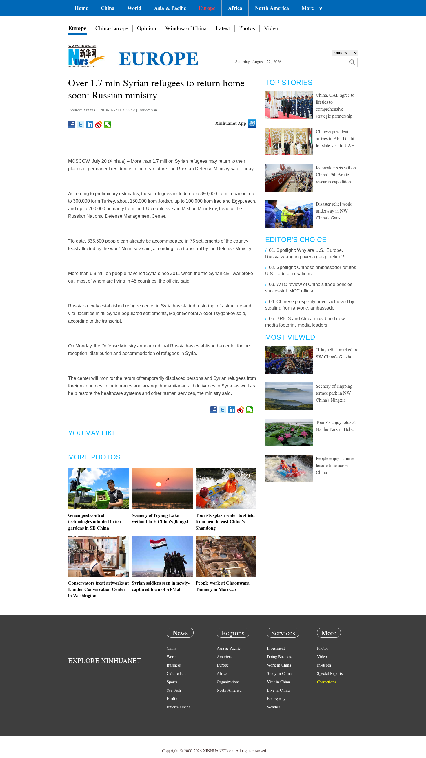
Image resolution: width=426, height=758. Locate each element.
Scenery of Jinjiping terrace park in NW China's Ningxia (334, 393)
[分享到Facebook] (71, 124)
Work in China (279, 665)
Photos (247, 28)
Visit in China (278, 681)
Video (271, 28)
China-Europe (111, 28)
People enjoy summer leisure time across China (335, 465)
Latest (223, 28)
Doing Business (279, 656)
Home (81, 8)
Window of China (186, 28)
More (312, 8)
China (107, 8)
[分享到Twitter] (80, 124)
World (134, 8)
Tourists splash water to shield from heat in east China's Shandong (225, 521)
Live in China (278, 690)
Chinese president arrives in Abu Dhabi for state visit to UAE (335, 138)
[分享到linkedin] (89, 124)
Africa (235, 8)
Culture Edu (177, 673)
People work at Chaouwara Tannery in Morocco (223, 585)
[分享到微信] (107, 124)
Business (174, 665)
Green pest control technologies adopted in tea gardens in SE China (94, 521)
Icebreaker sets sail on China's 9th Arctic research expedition (336, 174)
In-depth (324, 665)
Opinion (146, 28)
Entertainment (178, 707)
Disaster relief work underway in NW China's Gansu (334, 211)
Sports (172, 681)
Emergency (276, 698)
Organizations (228, 681)
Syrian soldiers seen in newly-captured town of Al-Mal (161, 585)
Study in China (279, 673)
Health (172, 698)
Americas (224, 656)
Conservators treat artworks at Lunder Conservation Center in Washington (98, 589)
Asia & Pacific (170, 8)
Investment (276, 648)
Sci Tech (174, 690)
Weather (273, 707)
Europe (207, 8)
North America (272, 8)
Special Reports (330, 673)
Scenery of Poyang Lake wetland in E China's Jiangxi (160, 518)
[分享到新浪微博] (98, 124)
